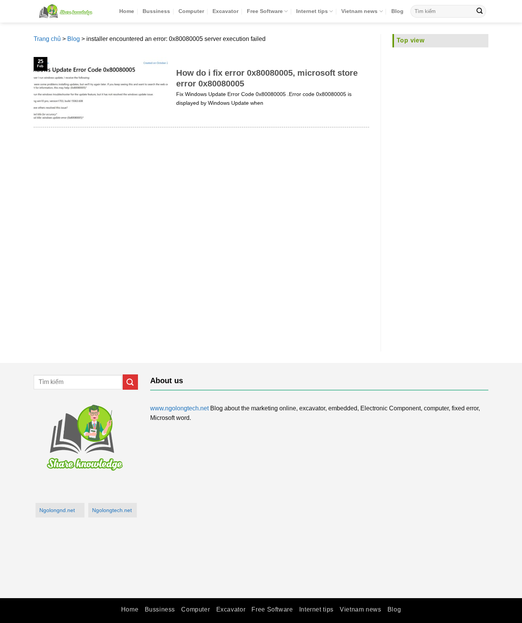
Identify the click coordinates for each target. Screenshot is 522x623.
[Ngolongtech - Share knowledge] (71, 11)
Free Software (265, 11)
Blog (397, 11)
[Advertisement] (440, 194)
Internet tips (312, 11)
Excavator (225, 11)
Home (126, 11)
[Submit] (479, 11)
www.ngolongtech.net (179, 408)
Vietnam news (359, 11)
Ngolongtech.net (112, 510)
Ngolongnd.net (57, 510)
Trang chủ (47, 39)
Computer (191, 11)
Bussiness (156, 11)
